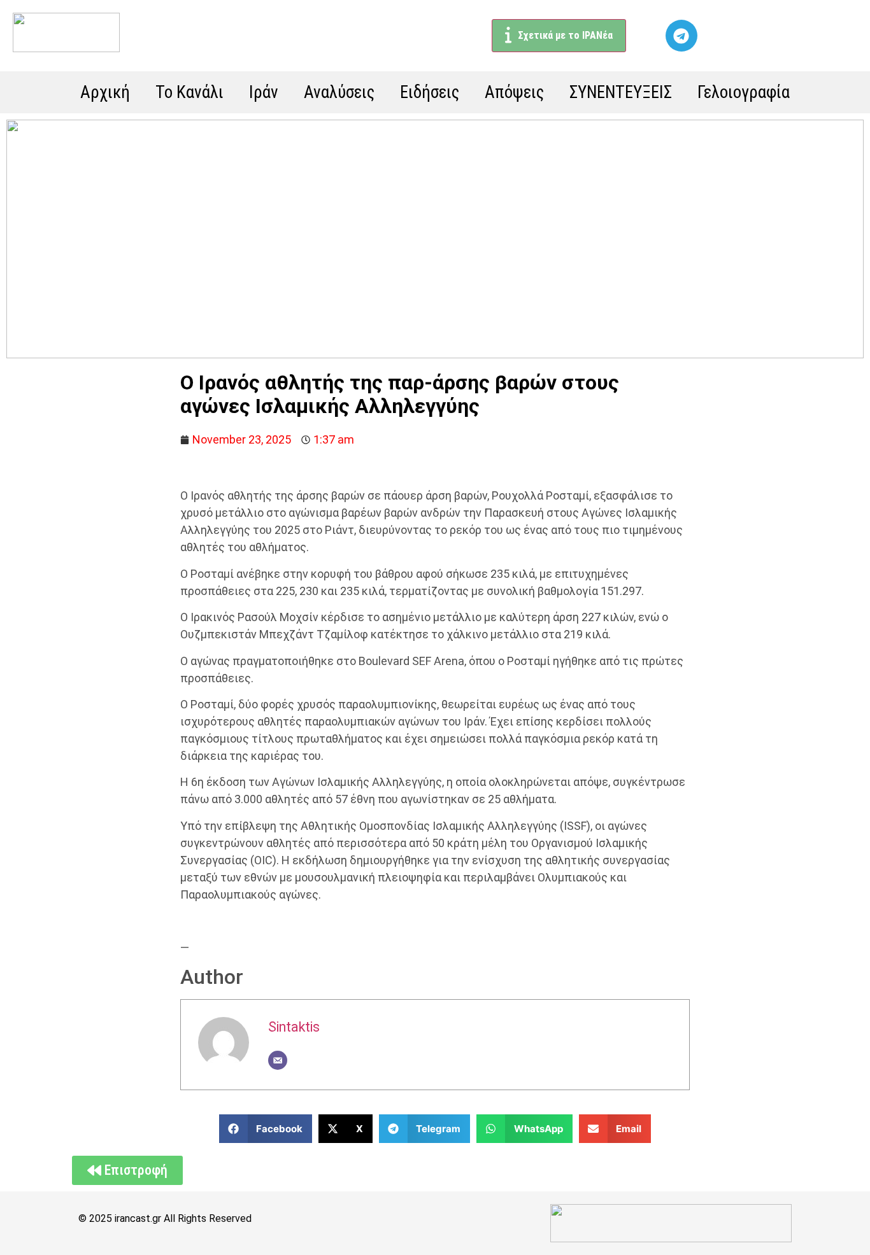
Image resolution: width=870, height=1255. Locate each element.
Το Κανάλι (189, 92)
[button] (266, 1128)
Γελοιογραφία (743, 92)
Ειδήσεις (429, 92)
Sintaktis (294, 1027)
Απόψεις (514, 92)
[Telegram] (681, 36)
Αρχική (105, 92)
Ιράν (263, 92)
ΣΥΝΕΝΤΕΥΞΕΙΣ (620, 92)
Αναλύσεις (339, 92)
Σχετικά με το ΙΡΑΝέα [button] (565, 35)
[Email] (277, 1060)
